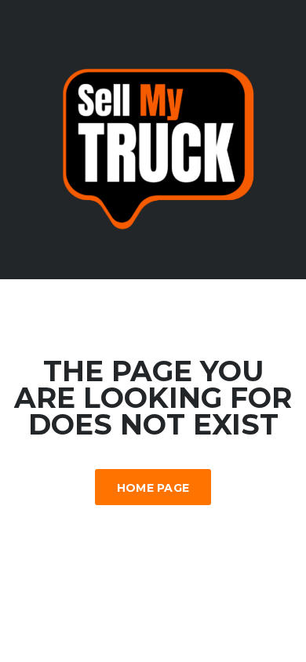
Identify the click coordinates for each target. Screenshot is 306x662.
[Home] (153, 138)
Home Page (153, 488)
